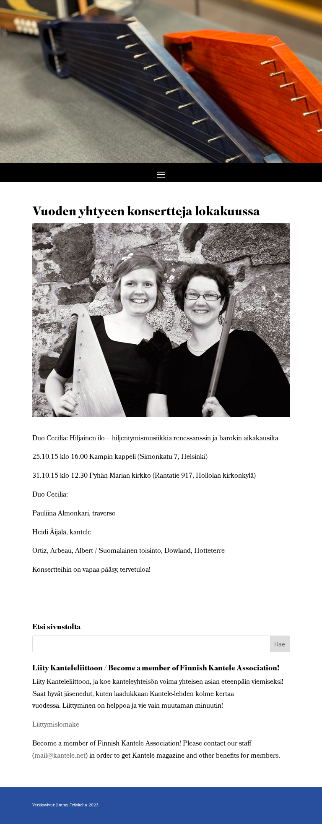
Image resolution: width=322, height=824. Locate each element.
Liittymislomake (55, 725)
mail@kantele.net (60, 756)
